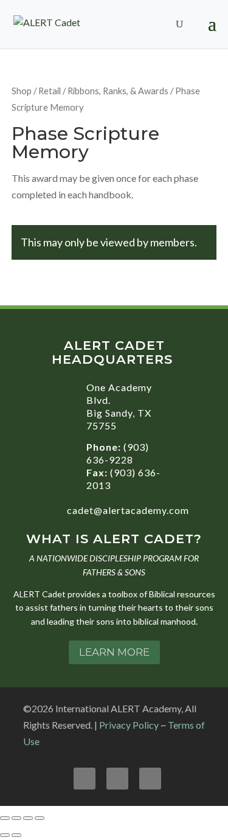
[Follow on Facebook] (84, 779)
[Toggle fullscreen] (16, 818)
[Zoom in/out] (5, 818)
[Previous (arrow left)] (5, 835)
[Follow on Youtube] (117, 779)
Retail (49, 90)
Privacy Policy (129, 725)
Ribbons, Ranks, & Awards (117, 90)
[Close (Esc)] (39, 818)
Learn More (114, 652)
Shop (22, 90)
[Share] (28, 818)
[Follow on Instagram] (150, 779)
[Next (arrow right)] (16, 835)
